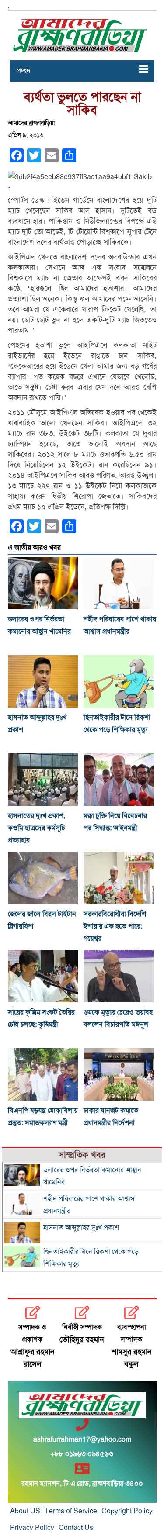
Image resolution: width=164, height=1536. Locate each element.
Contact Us (76, 1527)
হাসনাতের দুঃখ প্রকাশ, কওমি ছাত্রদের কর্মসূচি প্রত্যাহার (36, 828)
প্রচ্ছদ (24, 70)
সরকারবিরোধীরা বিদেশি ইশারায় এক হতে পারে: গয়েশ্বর (115, 926)
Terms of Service (71, 1511)
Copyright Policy (127, 1511)
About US (25, 1511)
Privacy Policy (32, 1527)
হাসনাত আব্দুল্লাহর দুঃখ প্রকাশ (81, 1227)
